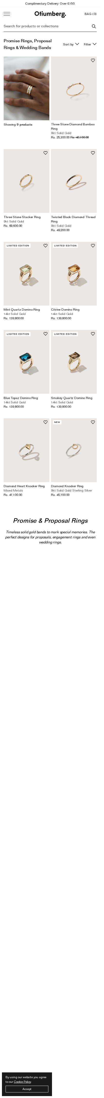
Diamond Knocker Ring (67, 486)
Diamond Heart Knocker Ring (24, 486)
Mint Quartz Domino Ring (22, 309)
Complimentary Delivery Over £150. (50, 3)
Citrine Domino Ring (65, 309)
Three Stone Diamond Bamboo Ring (72, 126)
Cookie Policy (22, 1082)
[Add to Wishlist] (93, 60)
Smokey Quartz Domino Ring (71, 398)
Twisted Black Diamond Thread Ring (73, 219)
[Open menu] (6, 14)
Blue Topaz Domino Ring (21, 398)
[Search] (94, 26)
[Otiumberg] (50, 13)
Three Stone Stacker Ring (22, 217)
